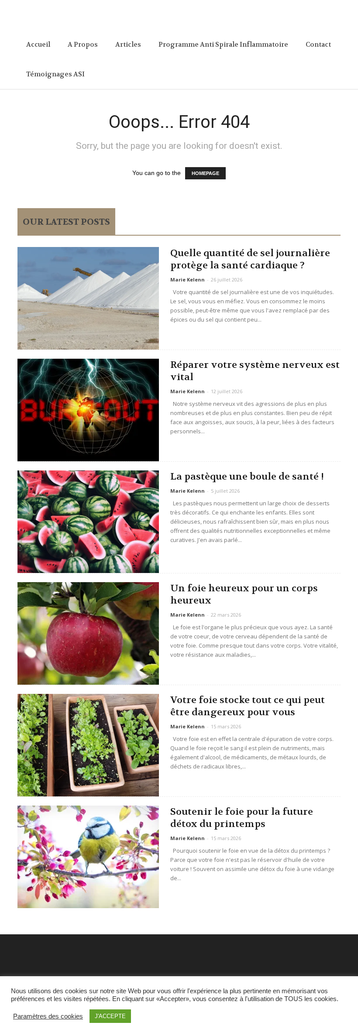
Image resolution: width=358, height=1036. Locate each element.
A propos (83, 44)
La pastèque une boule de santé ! (247, 476)
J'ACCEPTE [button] (110, 1016)
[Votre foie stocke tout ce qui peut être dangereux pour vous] (88, 745)
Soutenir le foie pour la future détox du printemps (241, 818)
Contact (318, 44)
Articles (128, 44)
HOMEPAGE (205, 173)
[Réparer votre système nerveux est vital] (88, 410)
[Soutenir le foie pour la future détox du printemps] (88, 857)
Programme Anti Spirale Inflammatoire (223, 44)
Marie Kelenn (187, 279)
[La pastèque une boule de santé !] (88, 521)
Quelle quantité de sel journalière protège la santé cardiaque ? (250, 259)
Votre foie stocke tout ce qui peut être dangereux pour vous (247, 706)
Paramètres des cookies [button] (48, 1016)
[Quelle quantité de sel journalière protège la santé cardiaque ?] (88, 298)
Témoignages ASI (55, 74)
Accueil (38, 44)
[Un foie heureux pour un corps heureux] (88, 633)
